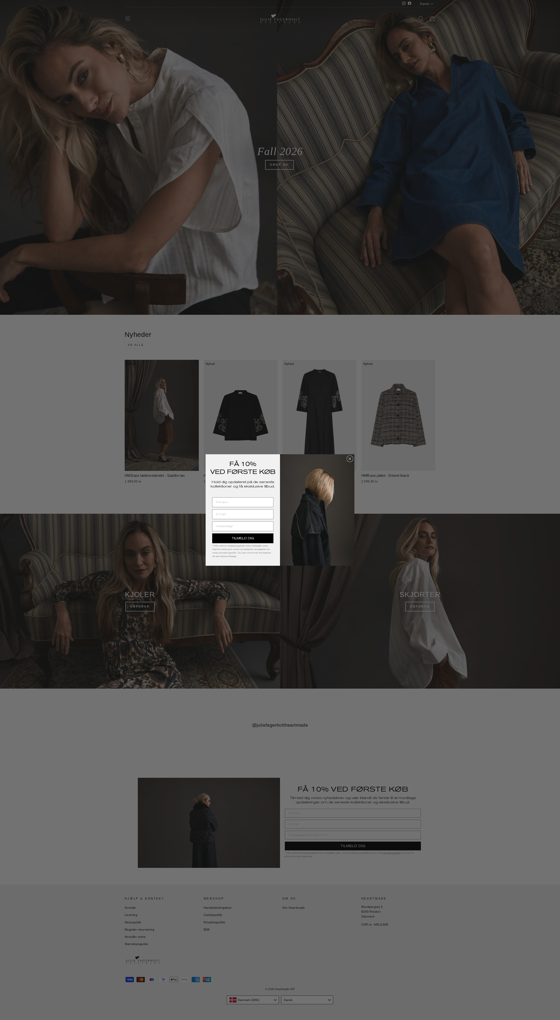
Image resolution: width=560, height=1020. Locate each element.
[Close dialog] (350, 458)
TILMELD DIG (243, 538)
